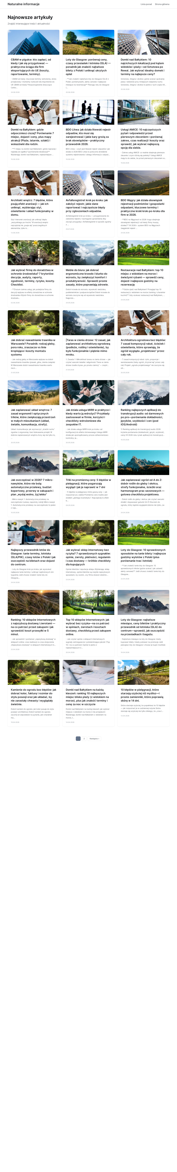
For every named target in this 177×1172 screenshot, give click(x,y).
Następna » (94, 739)
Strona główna (162, 4)
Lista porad (146, 4)
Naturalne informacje (24, 4)
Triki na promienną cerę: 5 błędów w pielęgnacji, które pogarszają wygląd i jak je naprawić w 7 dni (88, 483)
